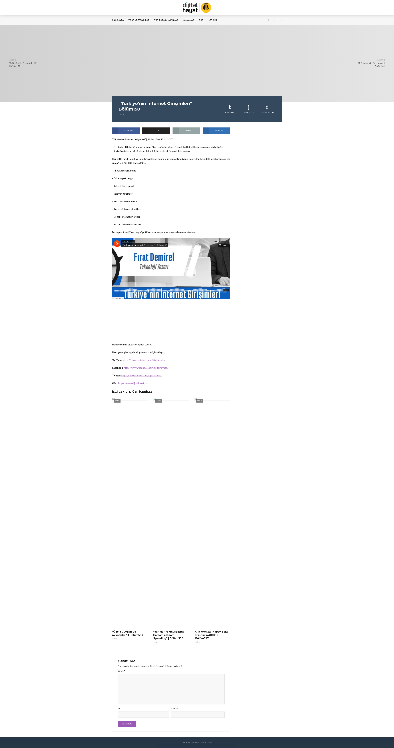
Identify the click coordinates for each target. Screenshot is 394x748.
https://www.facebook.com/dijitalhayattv (146, 367)
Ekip (201, 20)
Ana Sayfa (118, 20)
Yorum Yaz (230, 112)
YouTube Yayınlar (139, 20)
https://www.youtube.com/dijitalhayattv (144, 360)
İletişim (212, 20)
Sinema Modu (267, 112)
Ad (120, 708)
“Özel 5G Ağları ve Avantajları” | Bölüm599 (127, 633)
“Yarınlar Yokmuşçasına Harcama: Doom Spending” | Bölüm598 (168, 635)
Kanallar (188, 20)
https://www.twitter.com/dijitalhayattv (141, 375)
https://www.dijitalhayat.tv (132, 383)
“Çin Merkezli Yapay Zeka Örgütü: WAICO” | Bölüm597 (211, 635)
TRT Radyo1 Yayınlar (166, 20)
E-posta (175, 708)
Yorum (121, 671)
